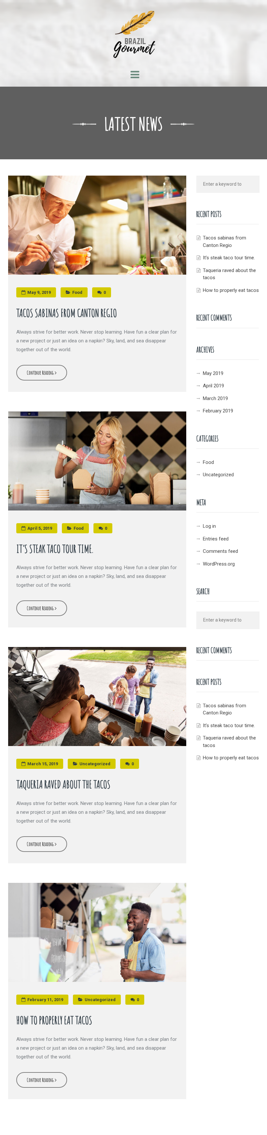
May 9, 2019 (38, 292)
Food (77, 292)
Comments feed (220, 551)
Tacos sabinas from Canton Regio (66, 313)
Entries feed (216, 539)
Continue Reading (41, 372)
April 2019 (213, 386)
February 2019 (218, 411)
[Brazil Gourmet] (133, 31)
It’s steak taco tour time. (54, 548)
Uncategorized (94, 764)
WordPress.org (219, 564)
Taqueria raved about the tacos (63, 784)
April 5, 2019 (39, 528)
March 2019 (215, 398)
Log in (209, 526)
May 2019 (213, 373)
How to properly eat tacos (54, 1020)
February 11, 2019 (44, 999)
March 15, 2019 (42, 763)
